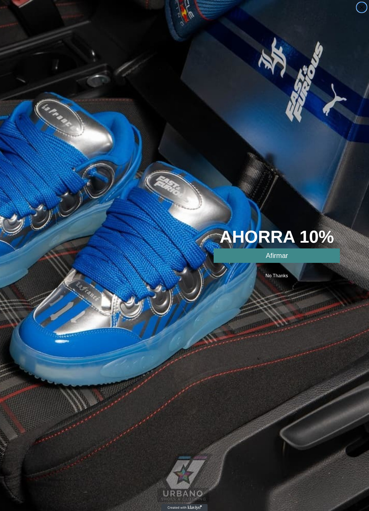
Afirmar (277, 255)
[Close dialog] (362, 7)
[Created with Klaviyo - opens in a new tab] (184, 507)
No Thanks (277, 275)
